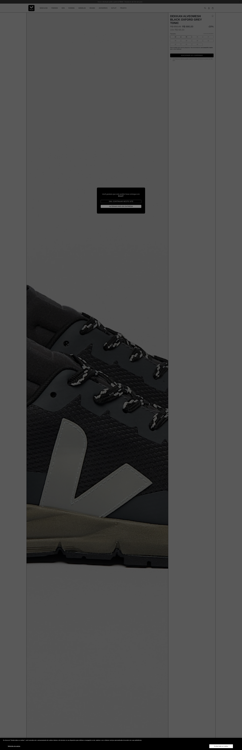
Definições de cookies (14, 746)
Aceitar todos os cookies (221, 746)
